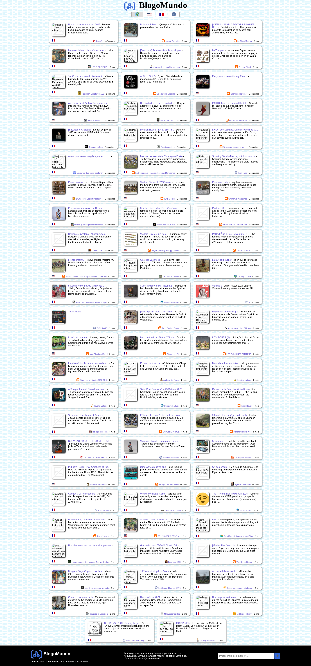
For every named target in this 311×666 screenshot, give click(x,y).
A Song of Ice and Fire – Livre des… (87, 389)
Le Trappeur (218, 50)
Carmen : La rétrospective (81, 493)
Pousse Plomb (245, 67)
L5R (214, 519)
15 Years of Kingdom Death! (155, 571)
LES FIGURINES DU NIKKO (238, 354)
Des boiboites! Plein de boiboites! (157, 103)
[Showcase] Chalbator (79, 129)
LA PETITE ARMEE (171, 432)
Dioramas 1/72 (173, 354)
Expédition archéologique (225, 311)
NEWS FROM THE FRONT (235, 225)
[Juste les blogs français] (161, 14)
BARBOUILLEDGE (173, 510)
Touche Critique (100, 406)
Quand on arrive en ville (80, 597)
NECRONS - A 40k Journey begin (121, 623)
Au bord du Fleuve (171, 380)
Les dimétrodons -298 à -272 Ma (157, 337)
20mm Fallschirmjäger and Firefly (229, 415)
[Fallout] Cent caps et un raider (156, 311)
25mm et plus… (246, 510)
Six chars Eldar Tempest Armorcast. (87, 415)
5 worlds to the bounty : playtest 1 (86, 285)
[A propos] (174, 14)
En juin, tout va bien (150, 363)
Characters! (218, 441)
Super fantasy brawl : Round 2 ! (156, 285)
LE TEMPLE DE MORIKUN (95, 458)
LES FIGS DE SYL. (100, 67)
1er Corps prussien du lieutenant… (86, 76)
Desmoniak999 (174, 562)
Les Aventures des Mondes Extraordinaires (90, 562)
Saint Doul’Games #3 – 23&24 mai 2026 (161, 389)
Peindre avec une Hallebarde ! (240, 588)
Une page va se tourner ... (225, 597)
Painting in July (220, 182)
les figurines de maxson (169, 484)
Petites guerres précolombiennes (88, 225)
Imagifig (99, 41)
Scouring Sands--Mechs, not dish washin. (234, 156)
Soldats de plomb (167, 120)
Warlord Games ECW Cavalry (155, 182)
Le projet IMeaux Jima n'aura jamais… (88, 50)
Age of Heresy (103, 536)
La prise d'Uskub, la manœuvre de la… (88, 363)
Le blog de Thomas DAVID (169, 588)
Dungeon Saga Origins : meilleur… (86, 571)
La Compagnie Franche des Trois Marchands (155, 173)
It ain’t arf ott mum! (78, 337)
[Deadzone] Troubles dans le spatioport (160, 50)
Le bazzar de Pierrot (238, 120)
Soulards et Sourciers (98, 614)
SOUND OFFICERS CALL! (169, 536)
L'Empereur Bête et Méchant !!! (89, 199)
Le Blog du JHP (244, 276)
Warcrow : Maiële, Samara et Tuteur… (160, 441)
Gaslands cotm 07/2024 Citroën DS (158, 545)
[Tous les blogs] (137, 14)
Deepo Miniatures (171, 302)
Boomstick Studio (171, 406)
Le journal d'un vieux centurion (90, 173)
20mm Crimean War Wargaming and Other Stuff (86, 276)
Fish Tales (242, 173)
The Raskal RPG (243, 251)
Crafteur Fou (103, 510)
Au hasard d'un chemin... (225, 571)
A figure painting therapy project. (165, 251)
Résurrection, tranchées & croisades (87, 519)
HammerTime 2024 (150, 597)
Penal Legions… (76, 182)
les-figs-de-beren (100, 432)
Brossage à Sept (96, 147)
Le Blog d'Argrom (244, 41)
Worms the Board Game (152, 493)
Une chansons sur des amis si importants (90, 545)
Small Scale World (95, 120)
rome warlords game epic (153, 467)
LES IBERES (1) (221, 337)
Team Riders (74, 311)
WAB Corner (169, 199)
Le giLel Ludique (244, 380)
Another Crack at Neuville (153, 519)
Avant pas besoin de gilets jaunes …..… (89, 156)
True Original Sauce (170, 328)
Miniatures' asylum (172, 614)
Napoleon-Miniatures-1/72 (93, 94)
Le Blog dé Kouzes (243, 458)
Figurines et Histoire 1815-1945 (93, 380)
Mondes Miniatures (171, 458)
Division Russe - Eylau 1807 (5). (157, 129)
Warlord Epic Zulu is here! (153, 234)
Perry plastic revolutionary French (229, 76)
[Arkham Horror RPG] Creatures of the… (89, 467)
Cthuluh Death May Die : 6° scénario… (160, 208)
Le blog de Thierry (244, 614)
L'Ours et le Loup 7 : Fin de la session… (161, 415)
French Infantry (76, 259)
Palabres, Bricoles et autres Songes (91, 302)
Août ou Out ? (147, 76)
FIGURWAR (102, 328)
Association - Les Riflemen (239, 328)
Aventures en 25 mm (166, 225)
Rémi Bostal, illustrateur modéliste (238, 536)
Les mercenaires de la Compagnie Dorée (161, 156)
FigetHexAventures (243, 484)
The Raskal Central (244, 562)
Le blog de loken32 (208, 641)
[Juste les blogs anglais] (149, 14)
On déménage (219, 467)
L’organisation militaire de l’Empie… (86, 208)
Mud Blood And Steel (98, 354)
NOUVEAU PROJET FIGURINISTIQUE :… (90, 441)
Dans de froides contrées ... (226, 363)
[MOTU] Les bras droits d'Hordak (229, 103)
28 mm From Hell (172, 41)
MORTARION (183, 623)
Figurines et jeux (168, 147)
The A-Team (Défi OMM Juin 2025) (230, 493)
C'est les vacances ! (150, 259)
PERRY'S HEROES (98, 484)
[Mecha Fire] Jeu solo (223, 545)
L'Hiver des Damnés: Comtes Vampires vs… (235, 129)
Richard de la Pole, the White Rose (230, 389)
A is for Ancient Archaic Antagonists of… (89, 103)
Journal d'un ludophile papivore (167, 67)
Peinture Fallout (148, 24)
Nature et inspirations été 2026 (84, 24)
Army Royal (246, 406)
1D (250, 302)
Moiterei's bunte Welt (242, 432)
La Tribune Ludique (171, 276)
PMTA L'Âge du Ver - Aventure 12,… (231, 234)
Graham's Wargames (237, 199)
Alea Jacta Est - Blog (135, 641)
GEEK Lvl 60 (97, 251)
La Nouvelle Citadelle (166, 94)
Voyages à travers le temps (235, 147)
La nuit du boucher (221, 259)
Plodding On (218, 208)
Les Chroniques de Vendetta (97, 588)
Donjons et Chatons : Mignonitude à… (88, 234)
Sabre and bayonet (239, 94)
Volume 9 (217, 285)
